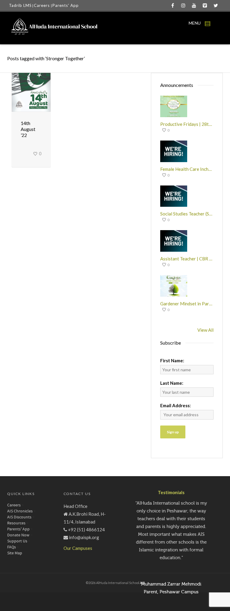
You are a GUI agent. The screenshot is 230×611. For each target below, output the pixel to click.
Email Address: (175, 405)
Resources (16, 523)
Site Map (14, 553)
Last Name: (171, 383)
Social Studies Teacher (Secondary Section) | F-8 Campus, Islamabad (187, 213)
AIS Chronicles (20, 511)
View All (205, 330)
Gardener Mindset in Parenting (187, 303)
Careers (42, 5)
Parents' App (65, 5)
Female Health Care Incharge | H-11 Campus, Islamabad (187, 169)
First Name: (172, 360)
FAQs (11, 547)
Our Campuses (77, 548)
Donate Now (18, 535)
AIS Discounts (19, 517)
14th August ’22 (28, 129)
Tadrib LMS (20, 5)
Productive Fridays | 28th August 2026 (187, 124)
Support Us (17, 541)
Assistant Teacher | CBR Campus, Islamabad (187, 258)
